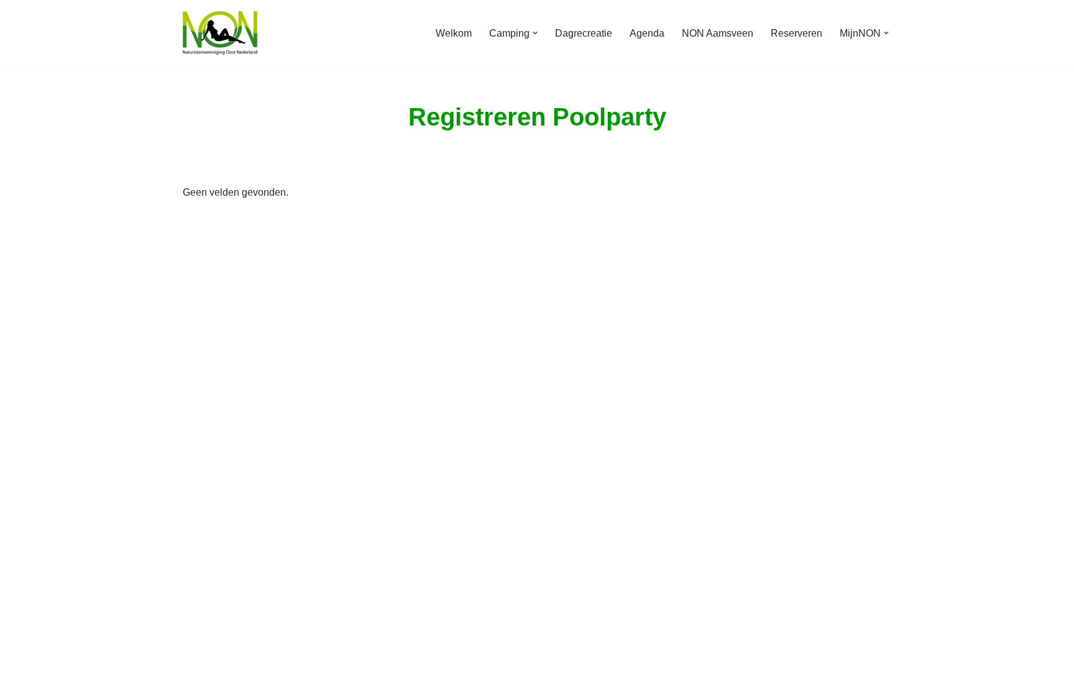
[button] (535, 32)
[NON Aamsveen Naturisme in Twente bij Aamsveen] (220, 33)
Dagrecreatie (583, 33)
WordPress (340, 678)
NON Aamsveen (717, 33)
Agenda (647, 33)
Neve (194, 678)
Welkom (454, 33)
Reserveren (796, 33)
